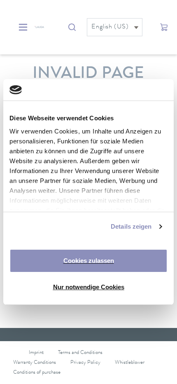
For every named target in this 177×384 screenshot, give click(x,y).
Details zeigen (131, 226)
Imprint (36, 353)
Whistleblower (129, 362)
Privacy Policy (85, 362)
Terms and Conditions (80, 353)
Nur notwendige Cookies (88, 286)
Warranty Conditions (34, 362)
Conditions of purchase (37, 372)
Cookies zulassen (88, 260)
